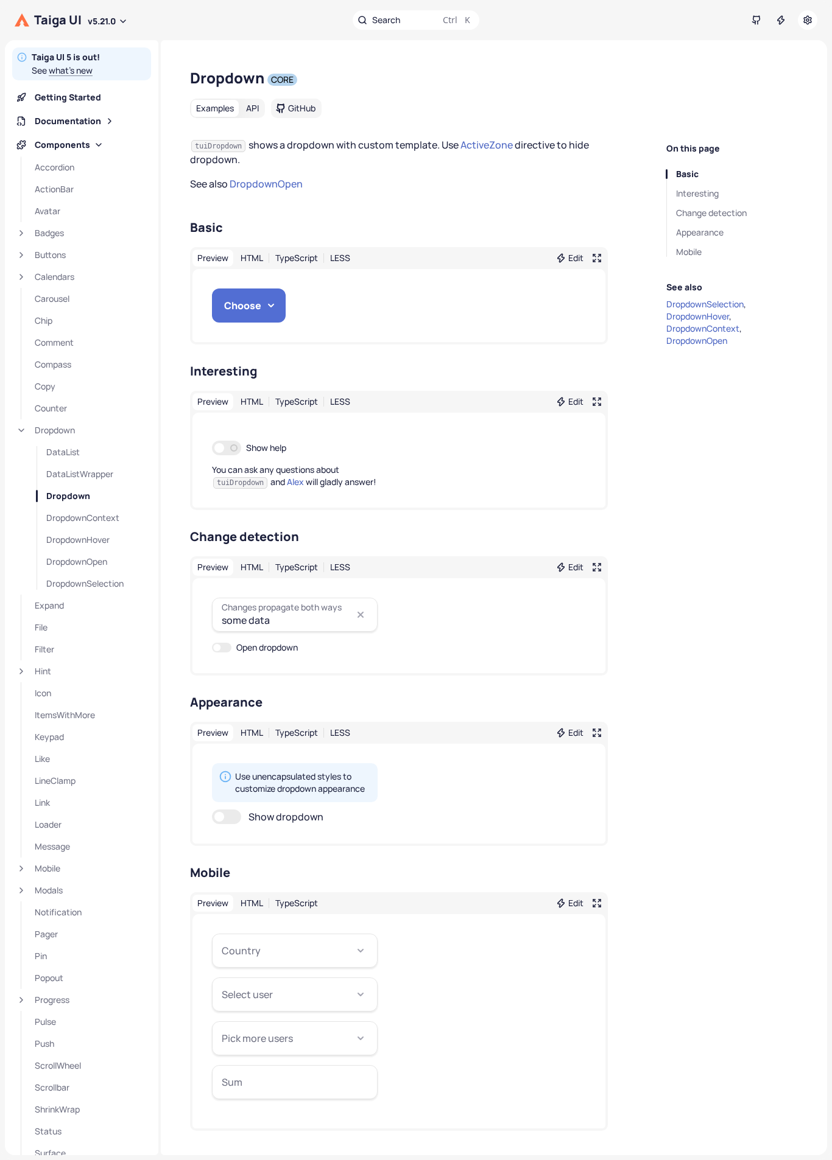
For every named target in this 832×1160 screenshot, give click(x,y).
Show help (266, 447)
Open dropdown (267, 647)
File (41, 627)
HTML (252, 258)
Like (42, 758)
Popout (49, 978)
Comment (54, 342)
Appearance (700, 232)
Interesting (697, 193)
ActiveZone (487, 145)
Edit (575, 258)
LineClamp (55, 780)
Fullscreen (597, 258)
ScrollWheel (58, 1065)
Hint (43, 671)
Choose (242, 305)
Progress (52, 999)
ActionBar (54, 189)
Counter (51, 408)
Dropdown (55, 430)
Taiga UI (58, 20)
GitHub (302, 108)
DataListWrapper (79, 474)
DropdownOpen (76, 561)
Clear (360, 614)
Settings (807, 20)
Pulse (45, 1021)
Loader (48, 824)
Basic (687, 174)
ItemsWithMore (65, 715)
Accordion (54, 167)
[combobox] (295, 951)
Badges (49, 233)
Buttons (50, 254)
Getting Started (68, 97)
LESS (340, 258)
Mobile (47, 868)
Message (52, 846)
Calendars (54, 276)
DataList (63, 452)
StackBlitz (781, 20)
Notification (58, 912)
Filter (44, 649)
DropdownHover (78, 539)
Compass (53, 364)
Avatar (47, 211)
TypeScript (296, 258)
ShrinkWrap (57, 1109)
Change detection (711, 212)
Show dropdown (286, 816)
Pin (41, 956)
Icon (43, 693)
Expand (49, 605)
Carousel (52, 298)
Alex (295, 481)
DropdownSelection (85, 583)
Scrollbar (52, 1087)
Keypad (49, 736)
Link (42, 802)
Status (48, 1131)
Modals (49, 890)
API (252, 108)
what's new (71, 70)
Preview (212, 258)
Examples (215, 108)
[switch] (226, 448)
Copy (45, 386)
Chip (43, 320)
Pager (46, 934)
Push (44, 1043)
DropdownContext (82, 517)
